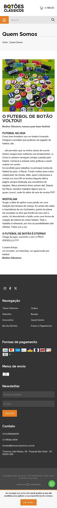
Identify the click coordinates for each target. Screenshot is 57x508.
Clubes (34, 308)
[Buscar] (53, 19)
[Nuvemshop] (28, 485)
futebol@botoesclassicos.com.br (18, 445)
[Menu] (4, 20)
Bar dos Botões (10, 325)
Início (5, 42)
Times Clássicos (10, 308)
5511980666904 (10, 433)
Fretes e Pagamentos (41, 325)
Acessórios (7, 319)
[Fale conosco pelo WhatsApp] (51, 483)
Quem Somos (37, 319)
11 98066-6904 (10, 439)
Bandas (34, 314)
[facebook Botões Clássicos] (10, 288)
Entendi (28, 502)
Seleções (6, 314)
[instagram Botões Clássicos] (4, 288)
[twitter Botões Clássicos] (15, 288)
